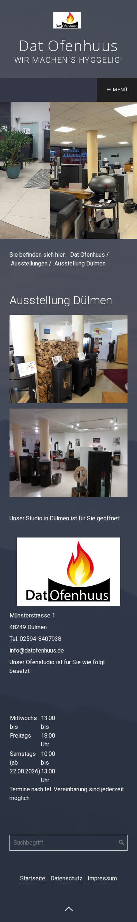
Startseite (32, 878)
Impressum (102, 878)
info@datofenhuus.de (36, 650)
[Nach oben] (68, 908)
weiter (129, 170)
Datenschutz (66, 878)
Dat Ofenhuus (68, 45)
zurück (7, 170)
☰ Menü (117, 89)
